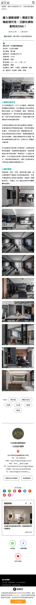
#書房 (28, 405)
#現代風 (13, 400)
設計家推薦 (6, 579)
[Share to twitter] (24, 491)
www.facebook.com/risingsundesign (20, 466)
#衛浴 (18, 410)
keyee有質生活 (20, 582)
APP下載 (4, 582)
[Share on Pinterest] (19, 491)
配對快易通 (11, 582)
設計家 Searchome (5, 3)
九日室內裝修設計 (17, 46)
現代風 (19, 105)
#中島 (18, 405)
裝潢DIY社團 (16, 585)
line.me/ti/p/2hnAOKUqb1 (21, 469)
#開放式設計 (26, 400)
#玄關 (8, 405)
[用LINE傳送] (9, 491)
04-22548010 (20, 458)
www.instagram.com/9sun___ (20, 471)
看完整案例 (27, 478)
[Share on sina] (4, 495)
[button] (26, 503)
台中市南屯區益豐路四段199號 (18, 455)
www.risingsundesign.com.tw (20, 461)
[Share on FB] (4, 491)
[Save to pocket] (14, 491)
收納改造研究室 (6, 585)
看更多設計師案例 (11, 478)
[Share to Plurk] (29, 491)
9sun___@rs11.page (21, 463)
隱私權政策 (16, 595)
